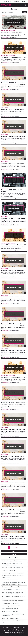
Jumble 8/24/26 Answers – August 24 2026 (13, 245)
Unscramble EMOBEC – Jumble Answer (13, 163)
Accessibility (21, 630)
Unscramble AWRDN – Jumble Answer (12, 297)
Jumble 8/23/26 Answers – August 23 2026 (13, 377)
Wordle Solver (7, 1)
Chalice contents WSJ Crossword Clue (11, 587)
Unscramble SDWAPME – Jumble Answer (13, 218)
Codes (23, 1)
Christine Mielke (6, 37)
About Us (4, 627)
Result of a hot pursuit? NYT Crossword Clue (13, 573)
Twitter (14, 551)
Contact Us (8, 627)
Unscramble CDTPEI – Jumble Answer (12, 536)
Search (24, 12)
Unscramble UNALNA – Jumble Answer (13, 429)
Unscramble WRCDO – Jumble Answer (12, 82)
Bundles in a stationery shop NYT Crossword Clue (13, 621)
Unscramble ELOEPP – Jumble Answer (13, 456)
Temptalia (14, 632)
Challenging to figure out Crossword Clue (12, 589)
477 (16, 547)
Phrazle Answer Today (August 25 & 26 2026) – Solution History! (13, 614)
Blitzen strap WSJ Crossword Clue (10, 608)
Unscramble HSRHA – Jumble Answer (12, 270)
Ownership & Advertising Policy (19, 627)
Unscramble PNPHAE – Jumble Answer (13, 323)
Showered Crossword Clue (8, 570)
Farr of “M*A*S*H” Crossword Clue (10, 618)
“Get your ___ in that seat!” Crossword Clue (12, 567)
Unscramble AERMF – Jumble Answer (12, 109)
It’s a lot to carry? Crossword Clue (10, 603)
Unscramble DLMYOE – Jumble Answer (13, 402)
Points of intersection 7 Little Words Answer (13, 561)
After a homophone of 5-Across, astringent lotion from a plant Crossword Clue (12, 592)
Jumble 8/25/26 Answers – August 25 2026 (13, 57)
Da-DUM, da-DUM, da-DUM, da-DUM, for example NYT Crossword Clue (12, 564)
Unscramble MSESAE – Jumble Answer (13, 509)
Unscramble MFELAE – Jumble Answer (13, 350)
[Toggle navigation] (25, 5)
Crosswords (16, 1)
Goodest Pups (20, 632)
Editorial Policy (7, 630)
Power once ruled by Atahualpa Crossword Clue (13, 600)
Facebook (14, 554)
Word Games (12, 30)
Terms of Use (15, 630)
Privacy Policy (14, 629)
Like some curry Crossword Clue (10, 580)
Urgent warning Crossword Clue (10, 611)
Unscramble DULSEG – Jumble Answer (13, 136)
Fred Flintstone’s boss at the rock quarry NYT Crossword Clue (13, 576)
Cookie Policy (7, 629)
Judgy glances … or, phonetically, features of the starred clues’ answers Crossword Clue (13, 583)
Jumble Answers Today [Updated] (11, 32)
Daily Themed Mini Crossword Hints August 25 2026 (13, 597)
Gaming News (4, 30)
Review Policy (20, 629)
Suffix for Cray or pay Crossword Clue (11, 606)
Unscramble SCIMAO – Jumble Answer (12, 483)
